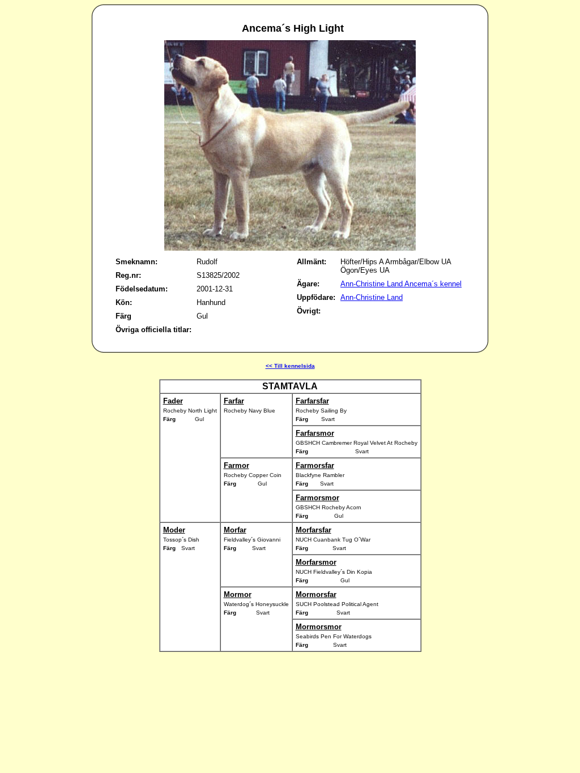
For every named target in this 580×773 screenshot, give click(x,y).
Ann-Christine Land (371, 297)
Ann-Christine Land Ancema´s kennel (401, 284)
